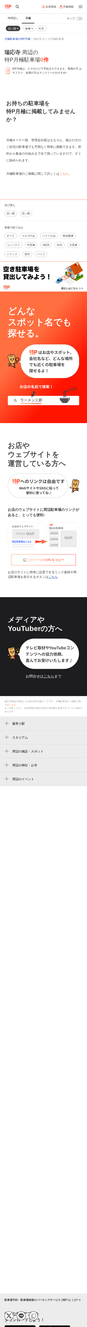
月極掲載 (68, 6)
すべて (11, 235)
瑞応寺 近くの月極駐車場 (49, 38)
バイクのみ (49, 235)
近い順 (12, 28)
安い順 (26, 213)
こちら (64, 173)
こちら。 (13, 704)
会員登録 (51, 6)
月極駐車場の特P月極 (17, 38)
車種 (28, 28)
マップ (71, 18)
